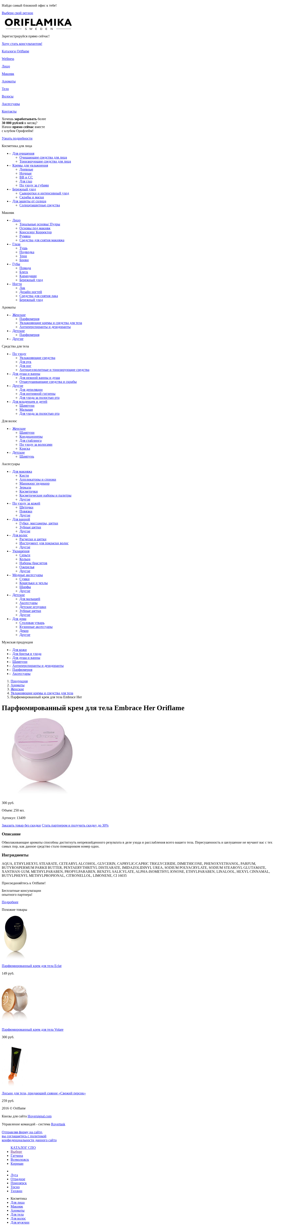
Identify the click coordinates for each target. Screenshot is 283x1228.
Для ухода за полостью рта (39, 397)
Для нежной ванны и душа (39, 378)
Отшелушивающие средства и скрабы (48, 382)
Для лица (18, 1202)
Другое (17, 386)
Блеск (23, 272)
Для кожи (19, 650)
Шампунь (26, 456)
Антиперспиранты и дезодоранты (45, 327)
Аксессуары (11, 104)
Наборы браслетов (33, 563)
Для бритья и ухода (26, 654)
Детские (18, 331)
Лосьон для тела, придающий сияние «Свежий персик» (44, 1093)
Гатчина (17, 1155)
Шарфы (25, 587)
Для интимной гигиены (37, 393)
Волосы (7, 96)
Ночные (25, 173)
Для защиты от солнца (29, 201)
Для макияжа (22, 471)
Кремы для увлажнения (30, 165)
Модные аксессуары (27, 575)
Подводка (26, 252)
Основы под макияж (34, 228)
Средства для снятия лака (38, 296)
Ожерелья (26, 567)
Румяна (25, 236)
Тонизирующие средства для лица (45, 161)
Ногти (17, 284)
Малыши (26, 409)
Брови (24, 260)
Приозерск (19, 1183)
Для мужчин (20, 1222)
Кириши (17, 1163)
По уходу (19, 354)
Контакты (9, 111)
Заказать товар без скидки (21, 825)
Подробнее (10, 902)
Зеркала (25, 487)
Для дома (19, 619)
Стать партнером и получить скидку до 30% (75, 825)
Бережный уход (24, 189)
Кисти (24, 475)
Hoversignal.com (40, 1116)
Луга (14, 1175)
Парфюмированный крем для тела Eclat (31, 966)
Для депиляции (31, 389)
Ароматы (9, 81)
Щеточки (26, 507)
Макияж (8, 74)
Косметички (28, 491)
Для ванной (21, 519)
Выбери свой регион (17, 13)
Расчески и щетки (32, 539)
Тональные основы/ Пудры (39, 224)
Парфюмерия (29, 319)
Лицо (6, 66)
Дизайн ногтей (30, 292)
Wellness (8, 59)
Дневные (26, 169)
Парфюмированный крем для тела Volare (32, 1029)
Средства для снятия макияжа (41, 240)
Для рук (25, 362)
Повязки (25, 511)
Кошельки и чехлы (33, 583)
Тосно (15, 1187)
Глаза (16, 244)
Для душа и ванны (26, 374)
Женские (19, 315)
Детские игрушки (32, 607)
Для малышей (29, 599)
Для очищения (23, 153)
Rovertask (58, 1124)
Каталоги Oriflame (15, 51)
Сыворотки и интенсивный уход (44, 193)
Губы (16, 264)
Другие (17, 339)
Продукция (19, 681)
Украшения (20, 551)
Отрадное (18, 1179)
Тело (5, 89)
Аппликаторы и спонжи (37, 479)
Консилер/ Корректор (35, 232)
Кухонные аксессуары (36, 627)
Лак (22, 288)
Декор (24, 631)
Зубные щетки (30, 527)
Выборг (16, 1151)
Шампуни (26, 405)
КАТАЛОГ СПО (23, 1147)
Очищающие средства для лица (43, 157)
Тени (23, 256)
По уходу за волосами (35, 444)
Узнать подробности (17, 138)
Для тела (17, 1214)
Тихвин (16, 1191)
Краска (24, 448)
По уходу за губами (34, 185)
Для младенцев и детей (29, 401)
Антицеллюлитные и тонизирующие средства (54, 370)
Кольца (24, 559)
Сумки (24, 579)
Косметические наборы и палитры (45, 495)
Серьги (24, 555)
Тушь (23, 248)
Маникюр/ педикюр (34, 483)
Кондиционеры (31, 436)
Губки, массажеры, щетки (38, 523)
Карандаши (28, 276)
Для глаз (25, 181)
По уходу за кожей (26, 503)
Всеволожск (20, 1159)
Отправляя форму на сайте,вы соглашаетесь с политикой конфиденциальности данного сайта (29, 1136)
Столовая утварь (31, 623)
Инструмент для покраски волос (44, 543)
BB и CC (26, 177)
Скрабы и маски (31, 197)
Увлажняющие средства (37, 358)
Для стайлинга (30, 440)
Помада (25, 268)
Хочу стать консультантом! (22, 44)
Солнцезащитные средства (39, 205)
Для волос (20, 535)
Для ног (25, 366)
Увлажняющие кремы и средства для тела (50, 323)
